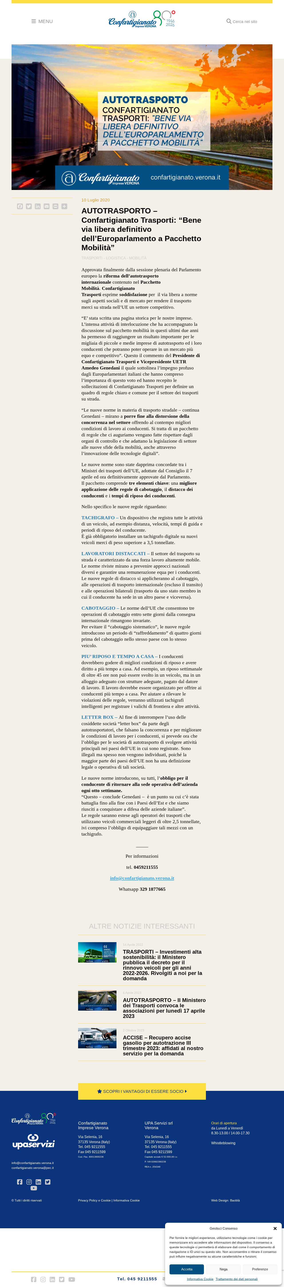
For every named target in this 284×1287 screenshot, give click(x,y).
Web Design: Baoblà (225, 1200)
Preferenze (260, 1269)
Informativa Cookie (200, 1279)
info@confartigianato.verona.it (33, 1163)
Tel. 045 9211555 (137, 1279)
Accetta (186, 1269)
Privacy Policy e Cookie (94, 1200)
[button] (275, 1228)
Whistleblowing (223, 1143)
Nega (223, 1269)
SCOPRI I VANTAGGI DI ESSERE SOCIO (143, 1091)
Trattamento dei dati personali (237, 1279)
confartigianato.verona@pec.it (33, 1168)
